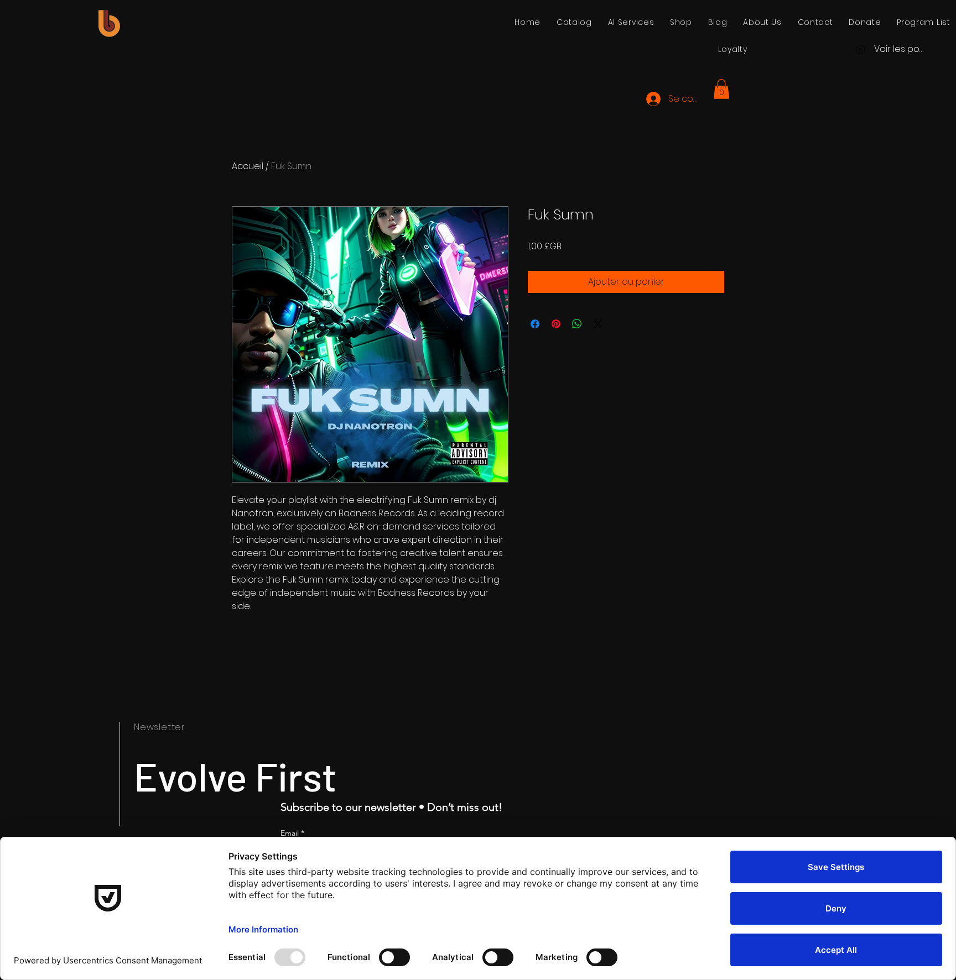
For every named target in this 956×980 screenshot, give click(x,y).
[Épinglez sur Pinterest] (556, 324)
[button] (721, 89)
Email (292, 833)
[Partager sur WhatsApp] (577, 324)
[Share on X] (598, 324)
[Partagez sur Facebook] (535, 324)
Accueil (247, 166)
